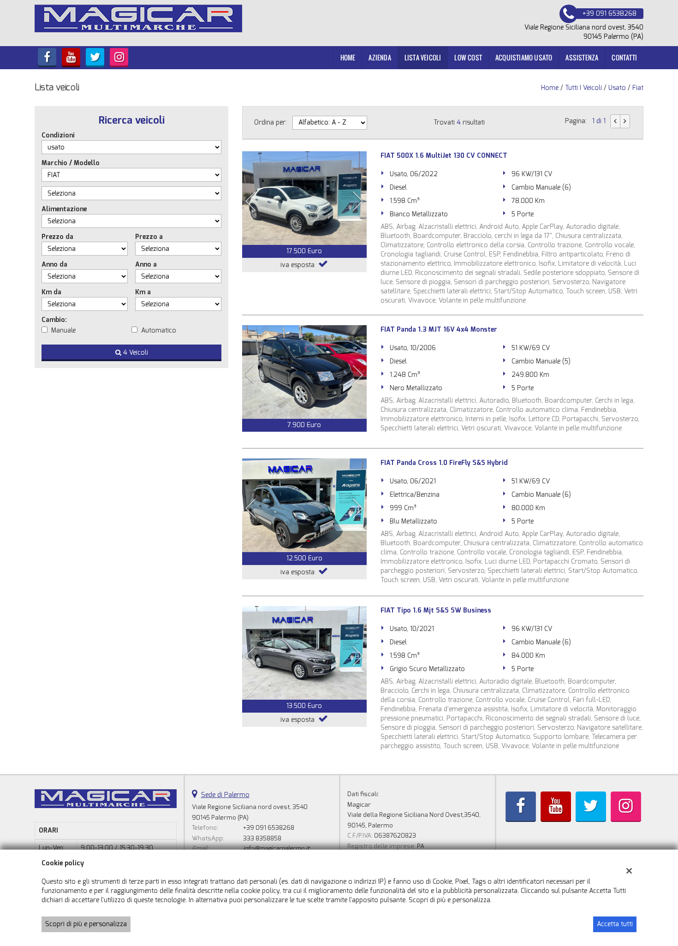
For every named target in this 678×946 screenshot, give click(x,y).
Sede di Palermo (225, 795)
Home (348, 57)
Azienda (380, 57)
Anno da (54, 264)
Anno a (146, 264)
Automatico (158, 330)
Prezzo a (149, 236)
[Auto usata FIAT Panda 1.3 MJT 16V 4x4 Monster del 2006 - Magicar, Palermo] (304, 372)
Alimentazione (64, 209)
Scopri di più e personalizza (86, 924)
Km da (51, 292)
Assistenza (581, 57)
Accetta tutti (615, 924)
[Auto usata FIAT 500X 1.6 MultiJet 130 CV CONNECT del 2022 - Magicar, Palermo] (304, 198)
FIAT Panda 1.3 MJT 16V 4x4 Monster (439, 329)
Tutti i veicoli (583, 87)
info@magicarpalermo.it (276, 848)
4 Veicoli (134, 352)
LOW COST (468, 57)
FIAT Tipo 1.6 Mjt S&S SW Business (436, 610)
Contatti (624, 57)
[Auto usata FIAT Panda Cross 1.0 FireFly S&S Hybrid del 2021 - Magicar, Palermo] (304, 505)
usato (617, 87)
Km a (143, 292)
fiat (637, 87)
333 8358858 (262, 838)
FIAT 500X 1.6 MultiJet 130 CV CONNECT (444, 155)
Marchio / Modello (71, 163)
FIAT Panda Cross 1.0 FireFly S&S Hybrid (444, 462)
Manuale (63, 330)
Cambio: (54, 319)
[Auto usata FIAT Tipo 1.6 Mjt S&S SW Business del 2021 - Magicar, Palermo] (304, 653)
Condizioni (58, 135)
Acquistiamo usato (523, 57)
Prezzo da (57, 236)
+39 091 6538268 (268, 828)
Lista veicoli (422, 57)
